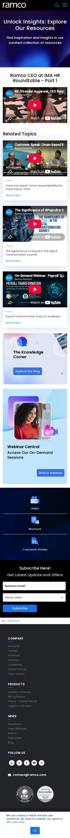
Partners (13, 660)
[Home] (3, 620)
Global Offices (17, 669)
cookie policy (17, 821)
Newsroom (15, 724)
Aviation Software (19, 692)
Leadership (15, 664)
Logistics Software (20, 706)
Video (35, 508)
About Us (14, 646)
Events (12, 733)
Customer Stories (35, 549)
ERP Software (16, 696)
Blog (10, 742)
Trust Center (16, 674)
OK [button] (35, 830)
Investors (14, 655)
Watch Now (13, 195)
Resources (14, 738)
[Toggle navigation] (65, 5)
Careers (13, 651)
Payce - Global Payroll (22, 701)
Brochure (35, 529)
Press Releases (17, 728)
